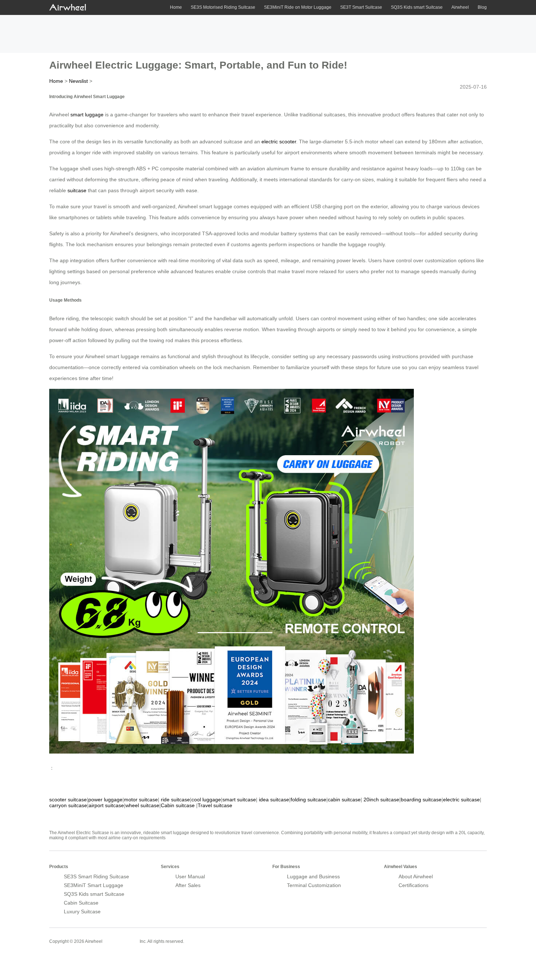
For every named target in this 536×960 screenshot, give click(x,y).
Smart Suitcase (121, 941)
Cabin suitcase (178, 805)
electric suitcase (461, 799)
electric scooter (278, 141)
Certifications (413, 885)
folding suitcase (308, 799)
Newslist (78, 81)
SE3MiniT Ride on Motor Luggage (297, 7)
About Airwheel (416, 876)
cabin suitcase (344, 799)
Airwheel (460, 7)
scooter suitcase (68, 799)
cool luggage (206, 799)
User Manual (190, 876)
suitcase (76, 190)
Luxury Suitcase (82, 911)
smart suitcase (239, 799)
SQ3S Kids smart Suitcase (417, 7)
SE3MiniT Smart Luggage (93, 885)
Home (176, 7)
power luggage (105, 799)
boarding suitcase (421, 799)
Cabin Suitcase (81, 903)
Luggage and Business (313, 876)
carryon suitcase (68, 805)
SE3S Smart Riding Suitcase (96, 876)
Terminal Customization (314, 885)
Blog (482, 7)
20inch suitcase (381, 799)
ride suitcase (175, 799)
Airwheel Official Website (458, 937)
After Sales (188, 885)
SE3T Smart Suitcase (361, 7)
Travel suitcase (215, 805)
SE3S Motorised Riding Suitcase (223, 7)
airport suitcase (106, 805)
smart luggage (87, 114)
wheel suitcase (142, 805)
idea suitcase (274, 799)
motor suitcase (141, 799)
